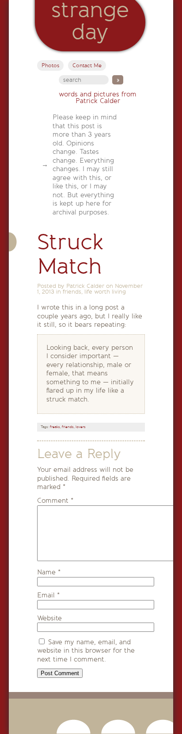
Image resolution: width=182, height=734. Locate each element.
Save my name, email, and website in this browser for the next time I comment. (86, 650)
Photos (50, 65)
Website (49, 618)
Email (48, 595)
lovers (81, 427)
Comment (55, 501)
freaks (55, 427)
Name (49, 572)
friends (72, 291)
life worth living (105, 291)
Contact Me (87, 65)
